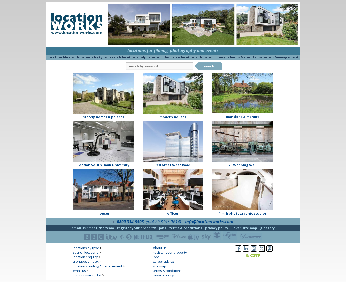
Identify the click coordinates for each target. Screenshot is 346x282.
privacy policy (216, 228)
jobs (162, 228)
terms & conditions (185, 228)
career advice (163, 261)
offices (173, 213)
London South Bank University (103, 165)
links (235, 228)
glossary (267, 228)
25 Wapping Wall (243, 165)
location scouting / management (97, 266)
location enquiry (85, 257)
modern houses (173, 117)
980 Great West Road (173, 165)
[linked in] (245, 251)
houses (103, 213)
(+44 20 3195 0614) (163, 221)
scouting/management (279, 57)
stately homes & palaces (103, 117)
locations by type (92, 57)
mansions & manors (242, 116)
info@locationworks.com (209, 221)
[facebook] (238, 251)
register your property (136, 228)
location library (61, 57)
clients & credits (242, 57)
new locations (185, 57)
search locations (124, 57)
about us (160, 247)
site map (249, 228)
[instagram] (253, 251)
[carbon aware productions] (259, 256)
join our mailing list (87, 275)
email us (79, 228)
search (209, 66)
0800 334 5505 (130, 221)
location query (212, 57)
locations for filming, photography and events (173, 51)
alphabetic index (155, 57)
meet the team (101, 228)
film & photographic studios (242, 213)
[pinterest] (269, 251)
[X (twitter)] (261, 251)
